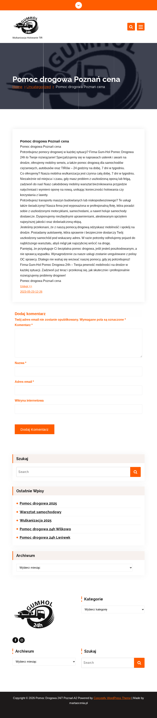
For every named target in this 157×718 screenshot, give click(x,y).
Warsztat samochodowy (40, 512)
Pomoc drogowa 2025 (38, 503)
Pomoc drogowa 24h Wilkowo (45, 529)
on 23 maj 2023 (38, 113)
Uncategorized (38, 87)
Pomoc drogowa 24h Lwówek (45, 537)
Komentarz (24, 325)
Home (17, 87)
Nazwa (20, 363)
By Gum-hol (62, 113)
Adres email (24, 381)
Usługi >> (26, 286)
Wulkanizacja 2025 (36, 520)
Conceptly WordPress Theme (112, 698)
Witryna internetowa (29, 400)
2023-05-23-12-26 (31, 291)
